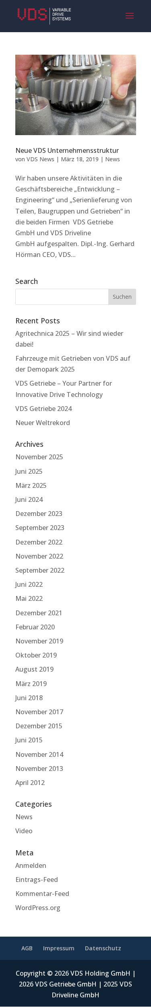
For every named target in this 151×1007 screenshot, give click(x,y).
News (112, 159)
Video (24, 830)
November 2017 (39, 711)
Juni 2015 (29, 740)
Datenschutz (103, 948)
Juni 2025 (29, 471)
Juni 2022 (29, 584)
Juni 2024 (29, 499)
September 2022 (39, 570)
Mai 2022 (29, 598)
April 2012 (30, 782)
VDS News (40, 159)
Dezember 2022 (38, 542)
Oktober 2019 (36, 655)
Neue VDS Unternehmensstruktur (67, 150)
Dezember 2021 (38, 612)
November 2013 (39, 768)
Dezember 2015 (38, 725)
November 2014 (39, 754)
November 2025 (39, 456)
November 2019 (39, 641)
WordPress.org (37, 907)
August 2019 (34, 669)
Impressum (58, 948)
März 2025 (31, 485)
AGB (27, 948)
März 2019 (31, 683)
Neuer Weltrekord (42, 422)
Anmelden (30, 865)
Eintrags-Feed (36, 879)
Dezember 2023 (38, 513)
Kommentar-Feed (42, 893)
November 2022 (39, 556)
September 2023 (39, 527)
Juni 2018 (29, 697)
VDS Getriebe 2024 (43, 408)
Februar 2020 (35, 627)
